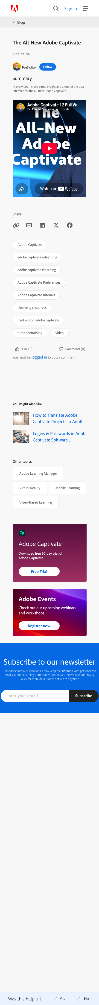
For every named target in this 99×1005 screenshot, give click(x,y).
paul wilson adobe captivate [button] (38, 320)
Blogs (21, 22)
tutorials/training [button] (29, 332)
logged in (39, 357)
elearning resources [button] (32, 307)
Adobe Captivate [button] (29, 244)
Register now (39, 625)
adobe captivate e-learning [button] (37, 257)
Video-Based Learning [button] (35, 502)
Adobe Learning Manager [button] (38, 473)
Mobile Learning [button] (67, 487)
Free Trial (39, 571)
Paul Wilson (30, 67)
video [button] (59, 332)
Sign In (70, 8)
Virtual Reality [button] (29, 487)
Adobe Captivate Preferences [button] (38, 282)
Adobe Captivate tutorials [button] (36, 295)
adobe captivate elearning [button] (36, 269)
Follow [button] (47, 67)
